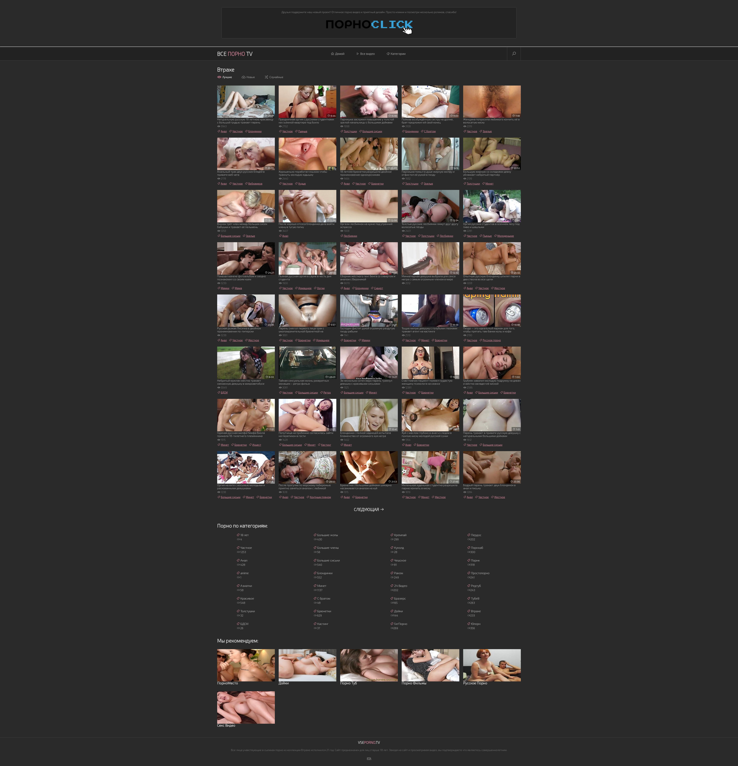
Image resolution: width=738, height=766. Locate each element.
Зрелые (487, 131)
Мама (238, 288)
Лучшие (227, 77)
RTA (369, 758)
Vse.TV (369, 742)
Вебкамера (255, 183)
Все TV (235, 53)
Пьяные (302, 131)
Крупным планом (320, 497)
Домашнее (305, 288)
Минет (489, 183)
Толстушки (350, 131)
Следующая (367, 509)
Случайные (276, 77)
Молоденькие (505, 235)
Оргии (321, 288)
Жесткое (499, 288)
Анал (224, 131)
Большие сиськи (372, 131)
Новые (251, 77)
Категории (398, 53)
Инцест (256, 444)
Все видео (367, 53)
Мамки (225, 288)
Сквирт (378, 288)
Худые (302, 183)
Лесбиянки (350, 235)
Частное (237, 131)
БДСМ (224, 392)
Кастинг (326, 444)
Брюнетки (377, 183)
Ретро (327, 392)
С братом (430, 131)
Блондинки (255, 131)
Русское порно (492, 340)
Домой (339, 53)
